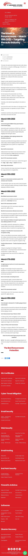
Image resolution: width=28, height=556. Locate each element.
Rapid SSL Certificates (19, 380)
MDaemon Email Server (5, 460)
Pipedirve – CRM (4, 518)
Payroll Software (18, 513)
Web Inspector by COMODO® (18, 436)
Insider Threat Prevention (20, 401)
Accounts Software (19, 510)
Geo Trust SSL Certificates (6, 380)
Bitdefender (3, 497)
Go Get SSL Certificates (6, 385)
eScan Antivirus (18, 492)
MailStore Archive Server (20, 460)
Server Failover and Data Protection (6, 537)
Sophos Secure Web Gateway (19, 440)
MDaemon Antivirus (5, 495)
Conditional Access (5, 403)
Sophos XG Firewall (5, 490)
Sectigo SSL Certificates (20, 383)
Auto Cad (17, 518)
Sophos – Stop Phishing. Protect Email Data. (6, 417)
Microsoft (3, 521)
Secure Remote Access (5, 401)
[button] (25, 553)
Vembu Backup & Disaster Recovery (20, 541)
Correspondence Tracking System (6, 514)
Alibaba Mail (3, 455)
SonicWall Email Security (20, 416)
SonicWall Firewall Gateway (20, 490)
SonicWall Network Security (6, 492)
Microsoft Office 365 (5, 458)
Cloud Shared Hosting (19, 458)
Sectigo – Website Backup (20, 442)
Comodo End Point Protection (19, 474)
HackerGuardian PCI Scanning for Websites (5, 436)
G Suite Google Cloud (19, 455)
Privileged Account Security (20, 398)
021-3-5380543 (8, 12)
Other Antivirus (18, 497)
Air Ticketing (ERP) (5, 510)
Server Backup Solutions (6, 534)
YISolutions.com (16, 551)
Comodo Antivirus (18, 495)
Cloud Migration (4, 540)
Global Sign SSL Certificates (6, 378)
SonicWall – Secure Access (20, 403)
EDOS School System (5, 516)
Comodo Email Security (5, 420)
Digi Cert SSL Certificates (20, 378)
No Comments (5, 60)
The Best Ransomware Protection (14, 349)
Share (2, 358)
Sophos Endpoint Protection (6, 477)
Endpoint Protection (19, 536)
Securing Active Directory (6, 398)
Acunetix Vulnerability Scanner (5, 440)
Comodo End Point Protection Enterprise (5, 474)
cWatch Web (3, 433)
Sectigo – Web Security (5, 442)
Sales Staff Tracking (19, 516)
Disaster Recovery (19, 534)
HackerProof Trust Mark (20, 433)
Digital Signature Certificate (6, 383)
